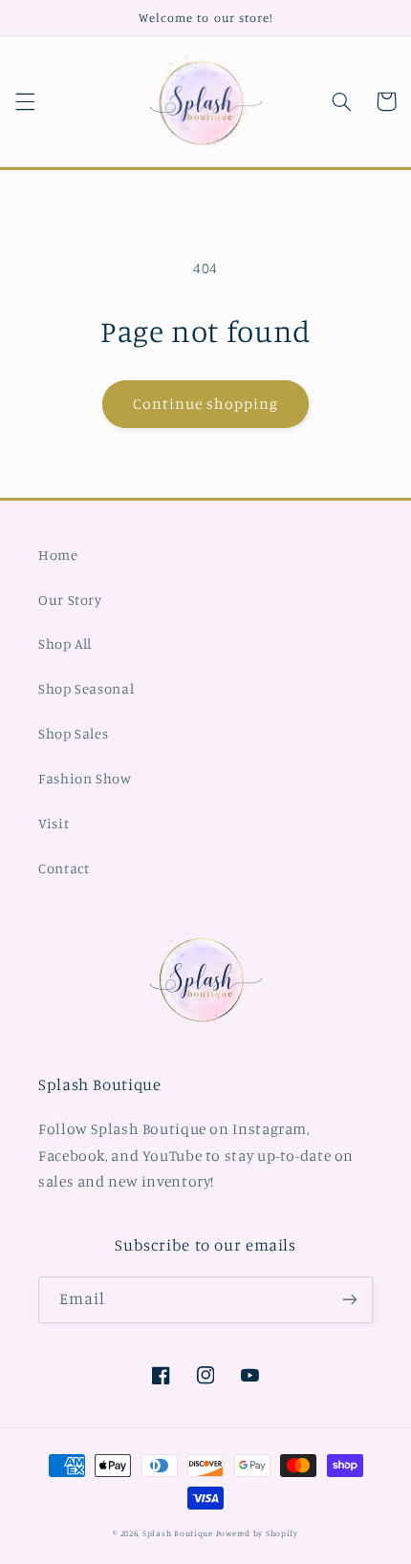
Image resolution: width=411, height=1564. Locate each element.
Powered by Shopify (257, 1533)
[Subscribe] (350, 1299)
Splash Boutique (179, 1533)
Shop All (65, 643)
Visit (53, 823)
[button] (25, 101)
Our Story (70, 599)
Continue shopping (206, 404)
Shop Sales (73, 733)
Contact (63, 868)
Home (58, 554)
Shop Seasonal (86, 688)
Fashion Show (85, 778)
